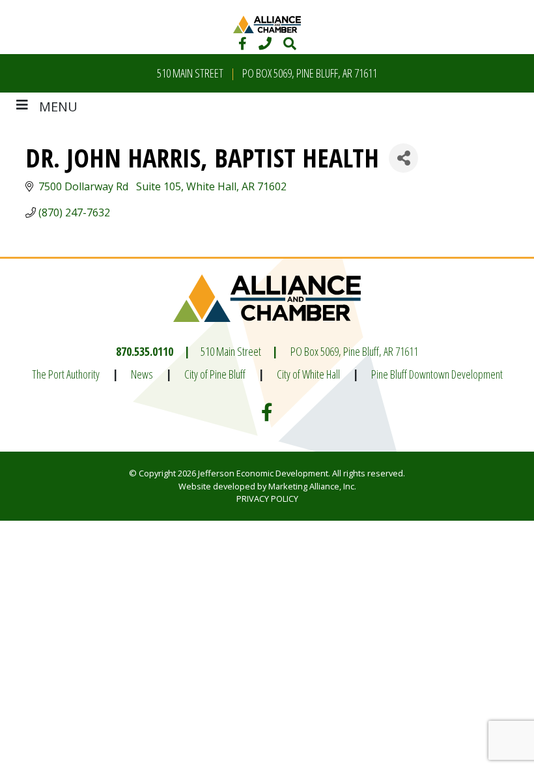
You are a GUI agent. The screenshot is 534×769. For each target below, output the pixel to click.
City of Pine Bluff (215, 374)
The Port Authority (66, 374)
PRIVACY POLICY (267, 498)
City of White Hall (308, 374)
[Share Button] (403, 158)
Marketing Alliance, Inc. (312, 486)
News (142, 374)
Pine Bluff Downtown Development (437, 374)
